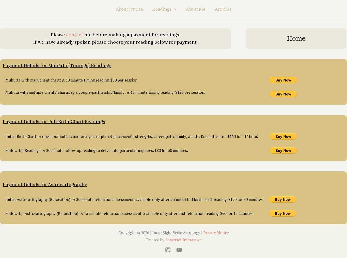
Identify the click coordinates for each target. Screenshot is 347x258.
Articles (223, 9)
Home (296, 38)
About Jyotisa (129, 9)
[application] (174, 9)
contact (74, 35)
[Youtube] (179, 250)
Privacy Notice (216, 232)
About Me (196, 9)
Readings (161, 9)
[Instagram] (168, 250)
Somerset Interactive (183, 239)
